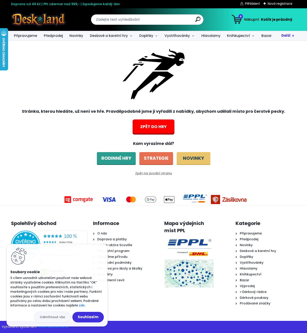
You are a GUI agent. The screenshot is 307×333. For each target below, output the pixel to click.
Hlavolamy (210, 35)
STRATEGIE (156, 158)
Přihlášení (252, 3)
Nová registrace (280, 3)
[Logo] (38, 19)
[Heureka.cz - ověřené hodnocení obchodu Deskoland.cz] (49, 233)
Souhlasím (88, 317)
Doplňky (146, 35)
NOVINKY (193, 158)
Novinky (76, 35)
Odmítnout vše (52, 317)
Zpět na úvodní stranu (153, 173)
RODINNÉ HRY (116, 158)
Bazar (266, 35)
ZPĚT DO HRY (153, 126)
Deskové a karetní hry (109, 35)
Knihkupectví (238, 35)
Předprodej (53, 35)
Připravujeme (25, 35)
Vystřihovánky (177, 35)
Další (286, 35)
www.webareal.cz (53, 326)
